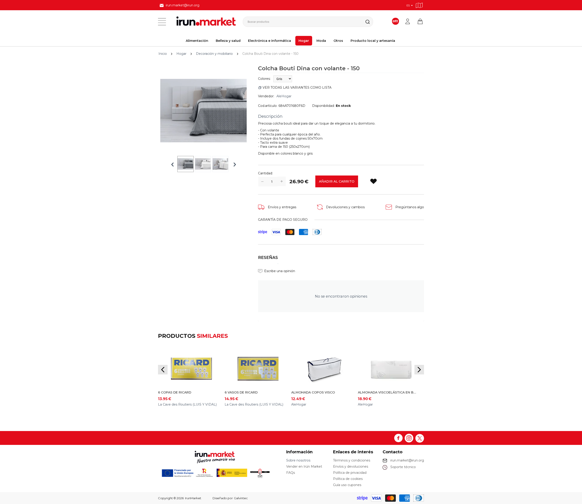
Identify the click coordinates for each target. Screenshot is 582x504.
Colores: (264, 79)
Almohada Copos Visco (313, 392)
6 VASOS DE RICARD (241, 392)
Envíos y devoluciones (350, 466)
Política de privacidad (349, 473)
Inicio (162, 54)
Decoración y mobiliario (214, 54)
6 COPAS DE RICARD (174, 392)
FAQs (290, 473)
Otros (338, 41)
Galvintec (241, 498)
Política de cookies (348, 479)
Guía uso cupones (347, 485)
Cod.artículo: (267, 106)
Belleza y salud (228, 41)
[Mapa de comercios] (419, 4)
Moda (321, 41)
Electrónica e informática (269, 41)
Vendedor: (266, 96)
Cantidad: (265, 173)
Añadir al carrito (336, 181)
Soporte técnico (403, 467)
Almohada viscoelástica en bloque (388, 392)
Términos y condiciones (351, 460)
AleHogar (283, 96)
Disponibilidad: (323, 106)
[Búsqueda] (364, 22)
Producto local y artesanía (373, 41)
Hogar (304, 41)
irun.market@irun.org (407, 460)
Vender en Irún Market (304, 466)
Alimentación (197, 41)
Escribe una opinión (279, 271)
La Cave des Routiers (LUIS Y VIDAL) (187, 404)
